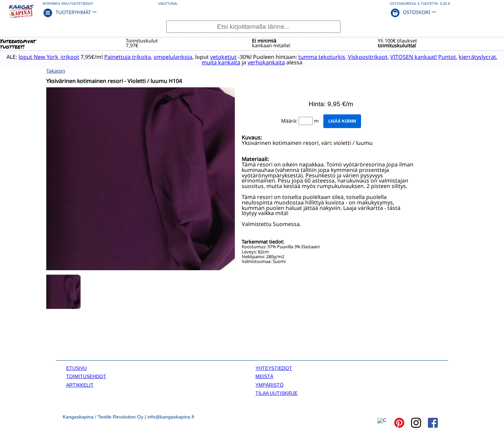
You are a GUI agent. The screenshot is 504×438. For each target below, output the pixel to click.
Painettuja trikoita (127, 57)
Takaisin (55, 70)
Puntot (447, 57)
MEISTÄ (264, 376)
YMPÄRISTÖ (269, 385)
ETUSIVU (76, 368)
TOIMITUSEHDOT (86, 376)
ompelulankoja (173, 57)
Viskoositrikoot (367, 57)
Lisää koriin (342, 121)
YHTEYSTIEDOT (273, 368)
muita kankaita (221, 62)
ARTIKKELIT (80, 385)
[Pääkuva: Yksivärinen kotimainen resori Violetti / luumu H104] (140, 268)
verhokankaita (266, 62)
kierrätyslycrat (477, 57)
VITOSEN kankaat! (413, 57)
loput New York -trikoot (49, 57)
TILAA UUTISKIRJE (276, 393)
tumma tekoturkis (321, 57)
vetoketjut (223, 57)
